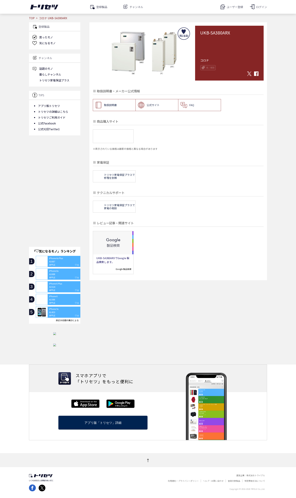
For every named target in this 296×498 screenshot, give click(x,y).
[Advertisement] (54, 165)
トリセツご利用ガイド (51, 117)
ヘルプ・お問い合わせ (213, 480)
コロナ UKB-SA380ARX (53, 18)
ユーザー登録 (235, 7)
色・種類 (210, 67)
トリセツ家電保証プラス (54, 80)
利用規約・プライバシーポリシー (183, 480)
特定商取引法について (254, 480)
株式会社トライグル (255, 475)
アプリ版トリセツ (49, 106)
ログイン (261, 7)
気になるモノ (47, 43)
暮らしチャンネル (50, 74)
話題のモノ (46, 68)
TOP (32, 18)
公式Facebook (47, 123)
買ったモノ (46, 37)
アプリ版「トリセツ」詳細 (102, 422)
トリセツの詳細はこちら (53, 112)
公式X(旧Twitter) (49, 129)
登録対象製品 (234, 480)
